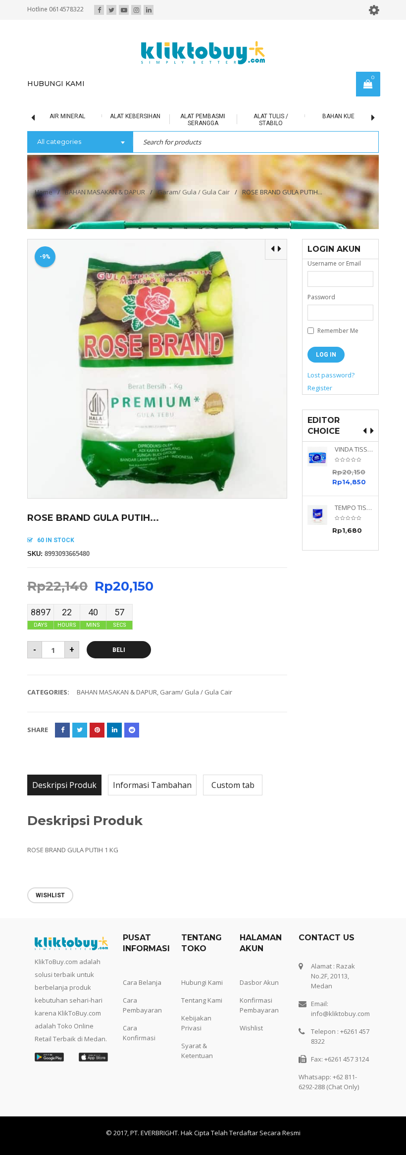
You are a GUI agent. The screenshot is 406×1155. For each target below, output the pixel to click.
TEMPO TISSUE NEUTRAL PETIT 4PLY (354, 508)
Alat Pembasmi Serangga (182, 120)
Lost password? (331, 374)
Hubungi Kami (202, 982)
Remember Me (337, 330)
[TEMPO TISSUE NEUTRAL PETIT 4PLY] (321, 515)
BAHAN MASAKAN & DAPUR (105, 191)
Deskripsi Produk (64, 785)
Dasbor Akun (259, 982)
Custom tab (232, 785)
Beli (118, 650)
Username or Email (334, 263)
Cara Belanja (142, 982)
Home (43, 191)
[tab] (64, 785)
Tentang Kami (201, 1000)
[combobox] (80, 142)
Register (319, 387)
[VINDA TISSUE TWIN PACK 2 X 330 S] (321, 456)
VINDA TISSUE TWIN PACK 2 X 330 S (354, 449)
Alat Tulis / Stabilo (250, 120)
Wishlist (251, 1027)
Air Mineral (47, 116)
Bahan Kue (319, 116)
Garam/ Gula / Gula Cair (193, 191)
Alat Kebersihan (115, 116)
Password (321, 297)
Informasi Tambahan (152, 785)
